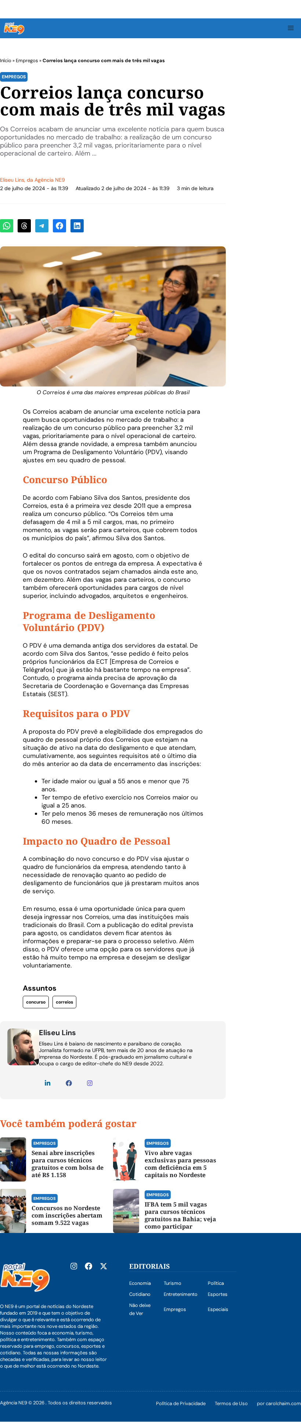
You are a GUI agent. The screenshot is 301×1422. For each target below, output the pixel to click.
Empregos (27, 60)
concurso (36, 1002)
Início (5, 60)
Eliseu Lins (12, 180)
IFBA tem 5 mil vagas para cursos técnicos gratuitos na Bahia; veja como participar (180, 1215)
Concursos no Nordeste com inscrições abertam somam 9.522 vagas (67, 1215)
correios (64, 1002)
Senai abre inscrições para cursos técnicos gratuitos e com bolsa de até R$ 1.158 (68, 1164)
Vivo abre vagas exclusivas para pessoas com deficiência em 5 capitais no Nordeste (180, 1164)
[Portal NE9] (14, 28)
